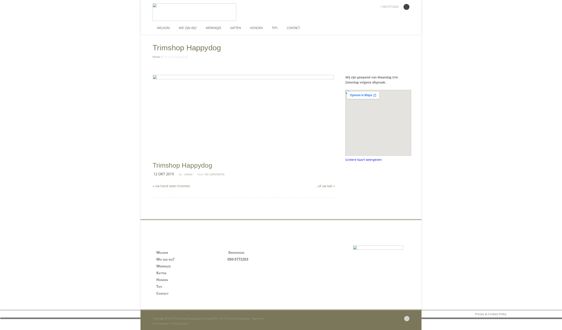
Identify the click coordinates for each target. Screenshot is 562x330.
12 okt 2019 (163, 174)
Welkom (163, 28)
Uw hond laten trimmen (172, 186)
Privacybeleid (180, 323)
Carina (188, 174)
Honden (256, 28)
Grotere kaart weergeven (363, 160)
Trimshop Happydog (182, 165)
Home (156, 57)
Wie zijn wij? (188, 28)
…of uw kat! (324, 186)
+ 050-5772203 (388, 7)
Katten (235, 28)
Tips (275, 28)
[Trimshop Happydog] (185, 12)
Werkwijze (213, 28)
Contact (293, 28)
